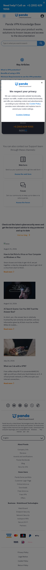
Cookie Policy (35, 104)
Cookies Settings (23, 115)
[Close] (41, 82)
